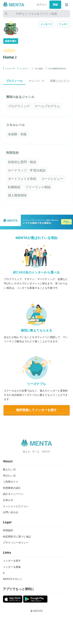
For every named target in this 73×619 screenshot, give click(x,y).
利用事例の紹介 (12, 487)
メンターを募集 (12, 566)
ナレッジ (36, 80)
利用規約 (8, 530)
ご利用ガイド (10, 481)
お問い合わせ (10, 512)
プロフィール (14, 80)
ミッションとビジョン (15, 506)
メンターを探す (12, 560)
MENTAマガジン (12, 578)
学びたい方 (9, 475)
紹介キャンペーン (13, 493)
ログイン (42, 4)
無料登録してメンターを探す (36, 410)
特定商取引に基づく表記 (17, 536)
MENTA (38, 610)
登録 (55, 4)
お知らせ (8, 499)
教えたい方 (9, 469)
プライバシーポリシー (15, 542)
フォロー (63, 24)
